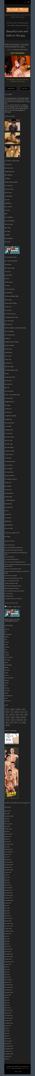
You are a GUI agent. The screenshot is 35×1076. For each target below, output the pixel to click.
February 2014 (8, 949)
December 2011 (9, 1015)
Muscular (7, 670)
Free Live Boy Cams (10, 545)
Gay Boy (7, 654)
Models (7, 667)
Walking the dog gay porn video (13, 586)
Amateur (13, 709)
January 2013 (8, 982)
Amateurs (18, 709)
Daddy (17, 714)
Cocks (11, 23)
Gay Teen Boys (9, 657)
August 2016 (8, 872)
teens (15, 722)
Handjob (8, 717)
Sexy (25, 719)
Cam (6, 639)
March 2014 (8, 946)
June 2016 (7, 877)
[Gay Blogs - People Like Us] (13, 606)
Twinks (8, 25)
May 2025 (7, 813)
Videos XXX (13, 25)
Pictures (7, 675)
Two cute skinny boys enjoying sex (14, 547)
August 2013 (8, 964)
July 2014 (7, 936)
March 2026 (8, 811)
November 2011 (9, 1018)
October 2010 (8, 1051)
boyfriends (16, 712)
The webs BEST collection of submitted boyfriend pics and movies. (17, 80)
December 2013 (9, 954)
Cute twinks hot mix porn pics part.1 (14, 550)
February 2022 (8, 824)
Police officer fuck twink (11, 575)
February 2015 (8, 918)
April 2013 (7, 974)
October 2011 (8, 1020)
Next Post (24, 88)
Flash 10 (10, 49)
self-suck (8, 719)
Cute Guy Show (9, 593)
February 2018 (8, 849)
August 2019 (8, 836)
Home (8, 23)
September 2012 (9, 992)
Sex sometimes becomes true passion (14, 591)
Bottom (7, 712)
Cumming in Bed (9, 596)
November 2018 (9, 844)
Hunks (6, 662)
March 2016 (8, 885)
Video (6, 698)
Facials (26, 714)
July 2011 (7, 1028)
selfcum (13, 719)
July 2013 (7, 967)
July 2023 (7, 818)
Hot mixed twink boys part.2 (12, 559)
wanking (7, 725)
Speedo (7, 680)
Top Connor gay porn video (12, 580)
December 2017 (9, 852)
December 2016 (9, 862)
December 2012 (9, 985)
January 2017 (8, 859)
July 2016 (7, 875)
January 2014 (8, 951)
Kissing (17, 717)
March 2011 (8, 1038)
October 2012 (8, 990)
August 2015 (8, 903)
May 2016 (7, 880)
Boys (22, 712)
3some (7, 709)
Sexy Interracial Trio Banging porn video (15, 562)
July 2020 (7, 831)
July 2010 (7, 1059)
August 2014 (8, 933)
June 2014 (7, 939)
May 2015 (7, 910)
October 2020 (8, 829)
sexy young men (9, 677)
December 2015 (9, 893)
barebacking (8, 634)
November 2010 (9, 1048)
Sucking (7, 688)
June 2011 (7, 1031)
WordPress (9, 1068)
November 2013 (9, 956)
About (20, 1071)
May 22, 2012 (9, 44)
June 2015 (7, 908)
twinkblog (16, 44)
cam (26, 712)
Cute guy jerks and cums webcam (13, 598)
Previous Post (11, 88)
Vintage (23, 722)
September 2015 (9, 900)
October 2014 (8, 928)
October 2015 (8, 898)
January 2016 (8, 890)
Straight (7, 683)
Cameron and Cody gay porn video (14, 578)
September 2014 (9, 931)
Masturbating (25, 23)
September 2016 (9, 870)
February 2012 (8, 1010)
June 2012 (7, 1000)
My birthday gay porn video (12, 588)
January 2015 (8, 921)
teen (12, 722)
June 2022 (7, 821)
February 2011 (8, 1041)
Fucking (7, 652)
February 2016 (8, 887)
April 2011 (7, 1036)
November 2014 (9, 926)
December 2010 (9, 1046)
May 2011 (7, 1033)
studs (6, 685)
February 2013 (8, 979)
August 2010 (8, 1056)
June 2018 (7, 847)
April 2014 (7, 944)
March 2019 (8, 841)
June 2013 (7, 969)
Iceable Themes (25, 1068)
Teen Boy (7, 690)
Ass (6, 631)
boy (12, 712)
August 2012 (8, 995)
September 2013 (9, 962)
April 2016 (7, 882)
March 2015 (8, 916)
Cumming (12, 714)
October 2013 (8, 959)
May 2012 (7, 1002)
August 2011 (8, 1025)
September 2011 (9, 1023)
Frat (6, 649)
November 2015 (9, 895)
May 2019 (7, 839)
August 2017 (8, 854)
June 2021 (7, 826)
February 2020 (8, 834)
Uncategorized (8, 695)
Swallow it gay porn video (11, 583)
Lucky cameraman (9, 557)
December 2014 (9, 923)
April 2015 (7, 913)
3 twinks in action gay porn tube (13, 569)
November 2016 (9, 864)
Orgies (6, 672)
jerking (12, 717)
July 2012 (7, 997)
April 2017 (7, 857)
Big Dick (7, 637)
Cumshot (15, 23)
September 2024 (9, 816)
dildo (21, 714)
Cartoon (7, 642)
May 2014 (7, 941)
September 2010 (9, 1054)
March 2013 (8, 977)
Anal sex (7, 629)
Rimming (23, 717)
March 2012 (8, 1008)
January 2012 (8, 1013)
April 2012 (7, 1005)
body (24, 709)
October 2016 (8, 867)
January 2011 (8, 1043)
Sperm (7, 722)
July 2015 (7, 905)
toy (19, 722)
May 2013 (7, 972)
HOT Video (20, 23)
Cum (7, 714)
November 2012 (9, 987)
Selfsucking (19, 719)
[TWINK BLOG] (17, 8)
